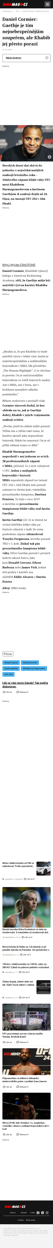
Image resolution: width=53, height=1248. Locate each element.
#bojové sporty (11, 662)
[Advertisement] (26, 93)
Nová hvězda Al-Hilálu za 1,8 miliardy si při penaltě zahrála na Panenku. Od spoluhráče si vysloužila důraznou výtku (25, 949)
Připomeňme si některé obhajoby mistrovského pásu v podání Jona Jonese (24, 1080)
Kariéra (13, 1213)
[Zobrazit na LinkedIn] (42, 1213)
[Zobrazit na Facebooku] (38, 1213)
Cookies (21, 1220)
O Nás (32, 1213)
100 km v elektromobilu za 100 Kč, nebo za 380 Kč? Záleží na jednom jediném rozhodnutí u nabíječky (25, 966)
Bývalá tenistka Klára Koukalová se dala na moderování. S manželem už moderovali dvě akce (25, 931)
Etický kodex (30, 1220)
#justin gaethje (11, 668)
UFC (17, 11)
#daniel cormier (30, 662)
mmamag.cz (7, 11)
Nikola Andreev (13, 57)
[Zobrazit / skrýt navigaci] (47, 4)
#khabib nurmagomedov (34, 668)
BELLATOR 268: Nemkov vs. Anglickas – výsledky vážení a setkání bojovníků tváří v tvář (25, 1126)
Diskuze (23, 692)
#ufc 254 (8, 674)
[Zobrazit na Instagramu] (47, 1213)
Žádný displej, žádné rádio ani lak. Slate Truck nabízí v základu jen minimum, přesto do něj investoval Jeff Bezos (18, 983)
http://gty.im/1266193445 (18, 264)
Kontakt (24, 1213)
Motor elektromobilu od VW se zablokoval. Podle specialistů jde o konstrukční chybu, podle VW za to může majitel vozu (18, 865)
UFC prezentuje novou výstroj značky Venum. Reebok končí (22, 1035)
